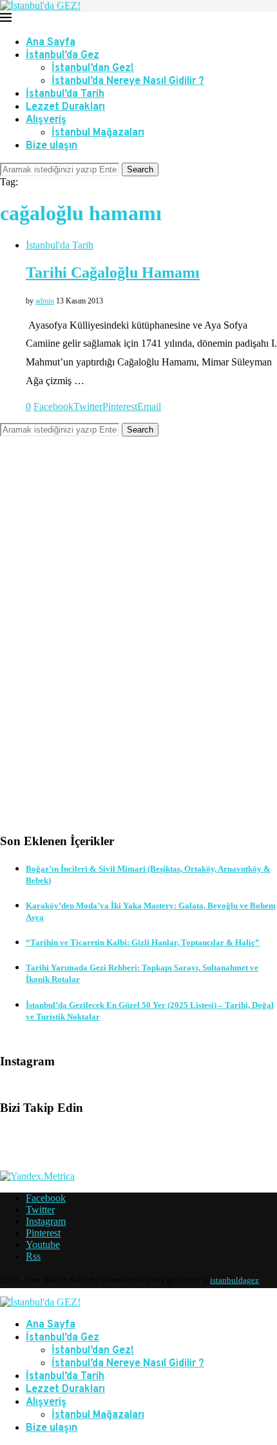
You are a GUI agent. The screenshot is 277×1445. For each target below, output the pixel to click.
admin (44, 300)
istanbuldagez (234, 1280)
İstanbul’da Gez (62, 55)
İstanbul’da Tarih (65, 94)
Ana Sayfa (50, 42)
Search (140, 169)
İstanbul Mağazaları (98, 133)
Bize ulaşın (51, 145)
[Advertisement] (138, 644)
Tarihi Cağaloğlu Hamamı (113, 272)
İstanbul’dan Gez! (93, 68)
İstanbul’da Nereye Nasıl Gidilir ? (128, 81)
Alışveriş (46, 120)
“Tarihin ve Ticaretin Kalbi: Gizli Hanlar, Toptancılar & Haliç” (143, 942)
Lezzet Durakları (65, 107)
